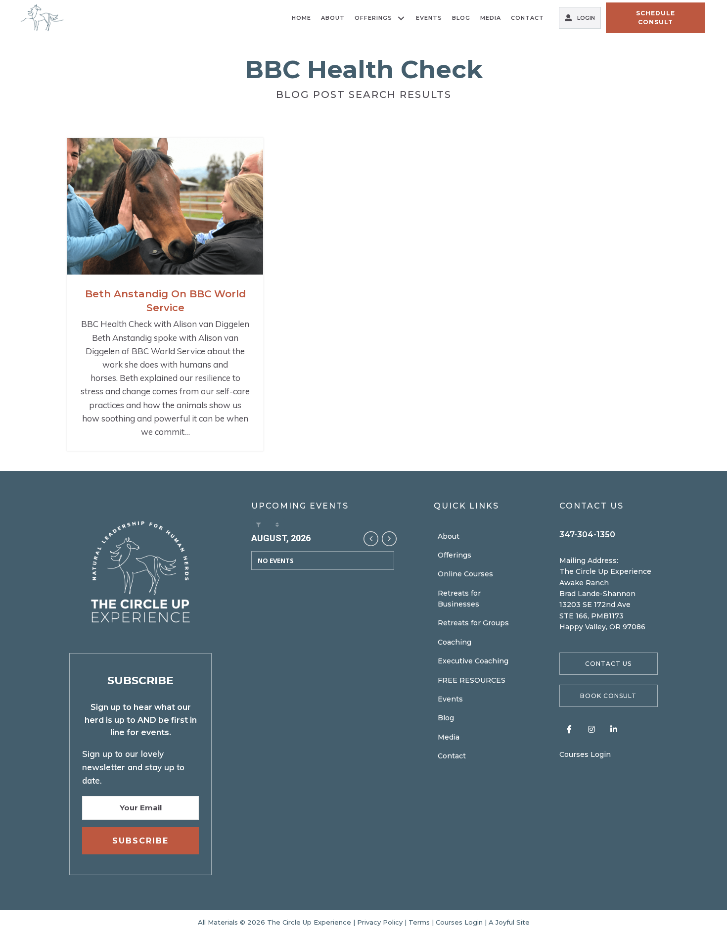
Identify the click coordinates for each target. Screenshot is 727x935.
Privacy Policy (380, 922)
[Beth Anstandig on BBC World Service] (165, 294)
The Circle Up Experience (310, 922)
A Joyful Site (509, 922)
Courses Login (585, 754)
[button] (608, 664)
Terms (419, 922)
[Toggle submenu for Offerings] (401, 18)
